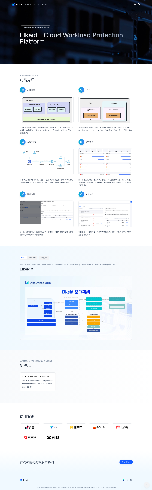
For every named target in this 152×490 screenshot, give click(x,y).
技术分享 (44, 4)
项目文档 (36, 4)
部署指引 (28, 4)
